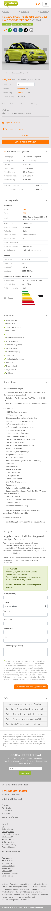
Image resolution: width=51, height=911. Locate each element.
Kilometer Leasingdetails (16, 151)
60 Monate (21, 88)
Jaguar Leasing (8, 868)
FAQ (3, 826)
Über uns (5, 805)
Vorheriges (25, 12)
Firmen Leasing (8, 839)
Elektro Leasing (8, 842)
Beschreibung (10, 382)
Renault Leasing (8, 865)
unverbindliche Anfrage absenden (31, 686)
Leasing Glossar (8, 832)
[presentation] (6, 49)
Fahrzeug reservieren (14, 129)
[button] (10, 30)
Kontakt (5, 824)
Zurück (6, 12)
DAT (6, 899)
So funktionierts (8, 829)
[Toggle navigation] (45, 4)
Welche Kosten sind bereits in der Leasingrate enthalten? (26, 714)
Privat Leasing (7, 837)
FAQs (6, 698)
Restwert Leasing (8, 847)
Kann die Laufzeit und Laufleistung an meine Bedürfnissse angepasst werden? (26, 709)
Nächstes (44, 12)
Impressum (6, 813)
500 (24, 213)
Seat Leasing (7, 871)
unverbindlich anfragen (25, 142)
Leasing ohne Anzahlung (11, 834)
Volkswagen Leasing (10, 873)
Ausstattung (9, 315)
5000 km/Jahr (22, 92)
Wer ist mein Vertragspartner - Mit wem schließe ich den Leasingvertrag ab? (26, 724)
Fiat (24, 209)
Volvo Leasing (7, 876)
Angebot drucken (12, 122)
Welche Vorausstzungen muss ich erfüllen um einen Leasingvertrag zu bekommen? (26, 719)
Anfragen (8, 531)
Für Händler (6, 808)
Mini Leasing (7, 863)
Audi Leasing (7, 858)
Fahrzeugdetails (11, 200)
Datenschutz (7, 810)
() (39, 4)
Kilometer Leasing (9, 844)
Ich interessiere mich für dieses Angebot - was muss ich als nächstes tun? (26, 704)
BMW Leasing (7, 860)
